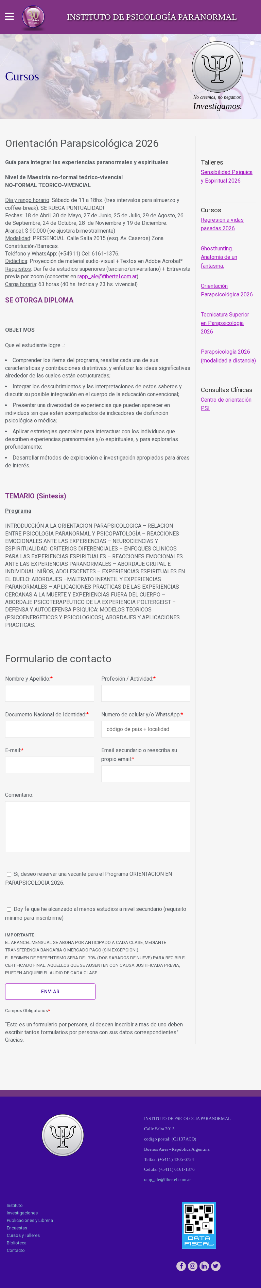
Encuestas (17, 1227)
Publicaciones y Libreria (30, 1220)
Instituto (15, 1205)
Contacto (16, 1250)
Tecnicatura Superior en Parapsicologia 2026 (225, 323)
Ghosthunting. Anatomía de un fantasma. (219, 257)
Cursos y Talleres (23, 1235)
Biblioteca (17, 1242)
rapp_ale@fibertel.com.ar (107, 276)
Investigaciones (22, 1212)
